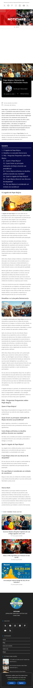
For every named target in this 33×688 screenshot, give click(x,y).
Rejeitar (21, 683)
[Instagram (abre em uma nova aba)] (16, 6)
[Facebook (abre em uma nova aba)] (8, 6)
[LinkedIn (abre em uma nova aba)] (19, 6)
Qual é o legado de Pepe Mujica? (15, 176)
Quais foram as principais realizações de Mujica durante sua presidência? (14, 166)
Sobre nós (5, 649)
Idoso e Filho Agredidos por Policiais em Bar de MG (16, 556)
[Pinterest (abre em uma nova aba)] (12, 6)
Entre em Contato (7, 646)
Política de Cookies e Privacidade (16, 679)
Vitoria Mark (23, 89)
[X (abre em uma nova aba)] (4, 6)
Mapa (4, 652)
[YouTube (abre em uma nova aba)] (23, 6)
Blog (4, 642)
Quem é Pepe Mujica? (12, 161)
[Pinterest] (25, 625)
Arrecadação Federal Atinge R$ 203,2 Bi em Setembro (17, 581)
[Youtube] (5, 630)
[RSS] (10, 630)
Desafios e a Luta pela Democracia (14, 153)
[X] (5, 625)
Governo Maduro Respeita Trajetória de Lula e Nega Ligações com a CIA (16, 532)
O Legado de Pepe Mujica (11, 150)
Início (4, 639)
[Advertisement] (16, 46)
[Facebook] (10, 625)
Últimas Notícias (24, 94)
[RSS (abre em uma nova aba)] (27, 6)
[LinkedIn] (20, 625)
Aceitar (11, 683)
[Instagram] (15, 625)
